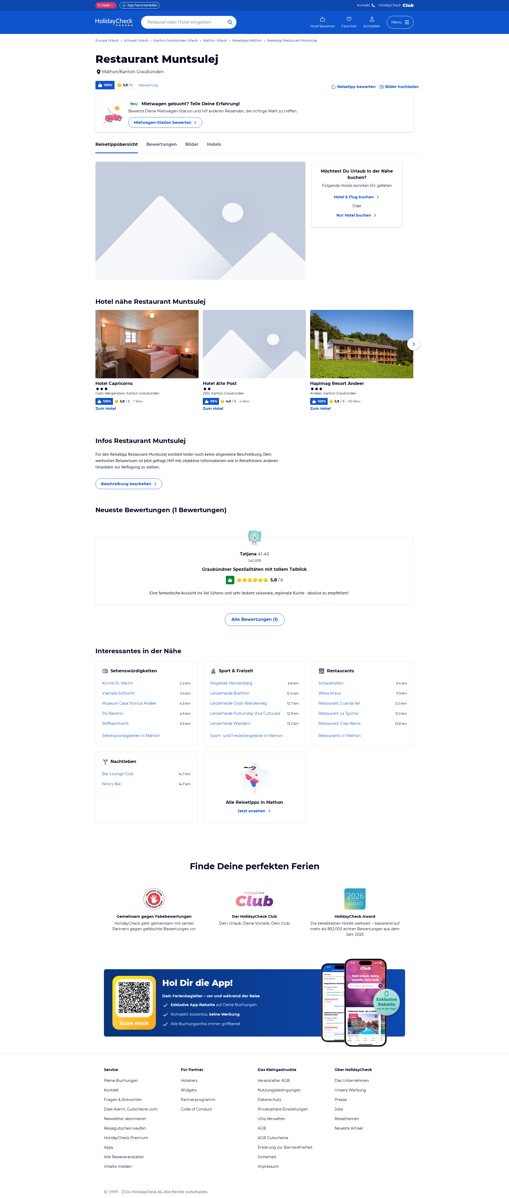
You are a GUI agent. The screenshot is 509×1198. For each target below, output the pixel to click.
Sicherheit (267, 1157)
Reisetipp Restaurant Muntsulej (292, 40)
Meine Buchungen (121, 1080)
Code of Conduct (196, 1109)
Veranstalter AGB (274, 1080)
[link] (322, 22)
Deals (104, 5)
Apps (108, 1147)
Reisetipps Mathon (247, 40)
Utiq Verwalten (271, 1118)
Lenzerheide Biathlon (229, 693)
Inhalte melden (118, 1166)
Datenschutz (269, 1099)
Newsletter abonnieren (125, 1118)
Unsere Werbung (350, 1090)
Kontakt (363, 5)
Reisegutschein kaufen (125, 1128)
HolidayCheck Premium (126, 1137)
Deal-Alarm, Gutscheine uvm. (131, 1109)
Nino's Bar (111, 784)
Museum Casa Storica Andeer (129, 703)
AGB (262, 1128)
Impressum (268, 1166)
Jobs (339, 1109)
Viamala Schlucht (118, 693)
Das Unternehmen (352, 1080)
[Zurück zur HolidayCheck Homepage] (114, 22)
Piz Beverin (112, 713)
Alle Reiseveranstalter (124, 1157)
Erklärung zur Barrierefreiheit (285, 1147)
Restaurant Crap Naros (339, 723)
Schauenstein (330, 683)
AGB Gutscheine (273, 1137)
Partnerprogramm (198, 1099)
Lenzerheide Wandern (230, 723)
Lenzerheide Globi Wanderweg (238, 703)
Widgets (189, 1090)
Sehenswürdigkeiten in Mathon (131, 735)
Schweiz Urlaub (136, 40)
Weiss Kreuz (329, 693)
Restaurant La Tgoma (338, 713)
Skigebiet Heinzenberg (231, 683)
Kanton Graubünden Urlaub (175, 40)
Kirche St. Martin (117, 683)
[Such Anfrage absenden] (230, 22)
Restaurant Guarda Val (339, 703)
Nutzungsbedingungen (279, 1090)
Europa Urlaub (107, 40)
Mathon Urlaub (215, 40)
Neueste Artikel (349, 1128)
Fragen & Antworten (123, 1099)
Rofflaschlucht (115, 723)
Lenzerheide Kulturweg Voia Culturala (245, 713)
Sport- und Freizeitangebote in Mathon (246, 735)
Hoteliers (189, 1080)
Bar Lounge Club (117, 773)
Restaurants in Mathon (339, 735)
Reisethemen (347, 1118)
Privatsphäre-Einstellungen (283, 1109)
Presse (341, 1099)
